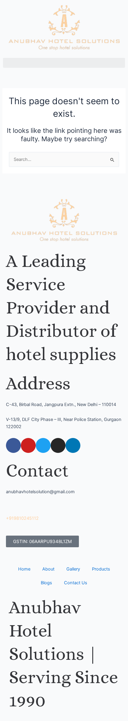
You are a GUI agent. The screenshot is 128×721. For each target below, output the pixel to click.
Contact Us (75, 582)
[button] (64, 63)
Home (24, 569)
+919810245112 (22, 518)
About (48, 569)
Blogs (46, 582)
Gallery (73, 569)
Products (101, 569)
